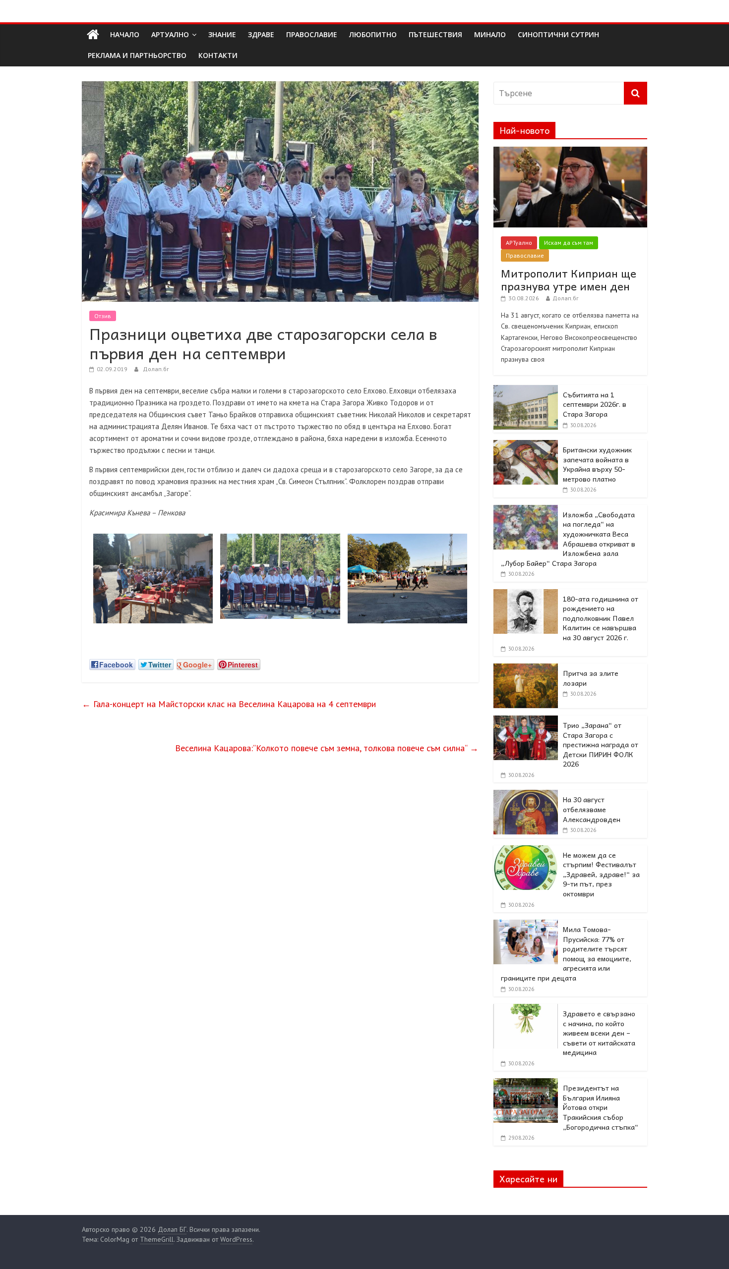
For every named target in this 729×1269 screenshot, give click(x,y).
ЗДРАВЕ (261, 34)
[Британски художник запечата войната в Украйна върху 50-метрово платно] (525, 445)
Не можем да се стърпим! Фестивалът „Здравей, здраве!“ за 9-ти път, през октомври (601, 874)
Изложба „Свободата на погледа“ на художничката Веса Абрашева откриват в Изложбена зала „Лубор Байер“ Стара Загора (568, 538)
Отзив (102, 316)
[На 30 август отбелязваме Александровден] (525, 795)
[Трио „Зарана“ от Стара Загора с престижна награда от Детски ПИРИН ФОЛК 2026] (525, 721)
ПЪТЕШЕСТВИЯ (435, 34)
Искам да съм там (568, 242)
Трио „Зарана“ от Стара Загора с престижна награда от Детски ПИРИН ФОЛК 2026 (600, 744)
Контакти (218, 55)
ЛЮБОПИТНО (373, 34)
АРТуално (170, 34)
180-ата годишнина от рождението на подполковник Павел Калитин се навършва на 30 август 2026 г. (600, 618)
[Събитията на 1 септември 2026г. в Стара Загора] (525, 390)
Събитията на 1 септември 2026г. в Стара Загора (594, 404)
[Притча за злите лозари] (525, 668)
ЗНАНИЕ (222, 34)
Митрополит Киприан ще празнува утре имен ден (568, 279)
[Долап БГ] (93, 34)
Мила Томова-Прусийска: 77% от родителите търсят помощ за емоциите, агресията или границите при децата (566, 953)
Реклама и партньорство (137, 55)
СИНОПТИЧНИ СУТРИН (558, 34)
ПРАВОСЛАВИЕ (311, 34)
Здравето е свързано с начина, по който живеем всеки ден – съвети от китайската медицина (599, 1032)
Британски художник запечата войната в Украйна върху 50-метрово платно (597, 464)
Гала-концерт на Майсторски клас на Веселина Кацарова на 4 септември (229, 704)
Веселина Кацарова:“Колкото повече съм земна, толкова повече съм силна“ (327, 748)
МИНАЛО (490, 34)
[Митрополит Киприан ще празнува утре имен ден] (570, 152)
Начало (124, 34)
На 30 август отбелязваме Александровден (591, 809)
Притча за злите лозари (590, 677)
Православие (525, 255)
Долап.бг (156, 369)
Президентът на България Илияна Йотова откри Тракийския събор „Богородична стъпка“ (600, 1107)
